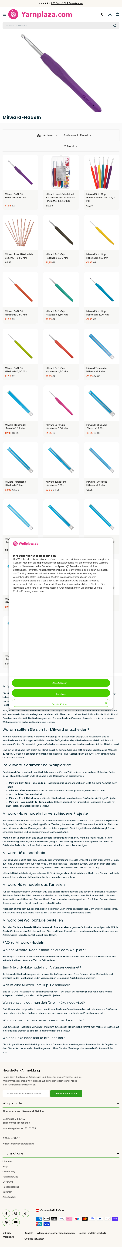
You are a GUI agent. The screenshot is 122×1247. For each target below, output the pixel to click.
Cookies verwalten (34, 1238)
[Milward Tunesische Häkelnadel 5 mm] (101, 460)
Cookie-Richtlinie (49, 580)
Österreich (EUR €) (50, 1210)
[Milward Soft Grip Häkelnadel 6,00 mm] (61, 232)
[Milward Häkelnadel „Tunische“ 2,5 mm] (20, 403)
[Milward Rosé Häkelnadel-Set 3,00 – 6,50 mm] (20, 232)
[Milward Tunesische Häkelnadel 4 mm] (61, 517)
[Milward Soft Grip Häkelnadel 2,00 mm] (20, 346)
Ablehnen (61, 694)
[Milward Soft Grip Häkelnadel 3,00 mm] (61, 403)
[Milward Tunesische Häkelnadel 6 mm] (61, 460)
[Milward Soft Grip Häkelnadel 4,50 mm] (61, 346)
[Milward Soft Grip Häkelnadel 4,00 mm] (101, 289)
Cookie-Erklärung (22, 591)
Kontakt (28, 1233)
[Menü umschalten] (4, 14)
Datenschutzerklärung (24, 580)
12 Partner (60, 573)
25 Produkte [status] (70, 146)
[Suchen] (115, 25)
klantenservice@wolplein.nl (19, 1143)
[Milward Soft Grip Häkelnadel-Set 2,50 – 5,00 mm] (101, 172)
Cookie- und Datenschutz (92, 1233)
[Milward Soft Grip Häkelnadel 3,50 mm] (101, 232)
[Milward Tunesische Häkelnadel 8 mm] (101, 346)
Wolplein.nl (8, 1236)
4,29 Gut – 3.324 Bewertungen (67, 3)
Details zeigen (60, 704)
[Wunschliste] (102, 14)
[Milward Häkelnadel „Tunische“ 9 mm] (101, 403)
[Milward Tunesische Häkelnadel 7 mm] (20, 460)
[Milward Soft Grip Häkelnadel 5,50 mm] (61, 289)
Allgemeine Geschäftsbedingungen (56, 1233)
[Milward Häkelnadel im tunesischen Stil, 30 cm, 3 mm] (101, 517)
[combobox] (61, 25)
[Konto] (110, 14)
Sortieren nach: (76, 135)
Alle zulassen (59, 682)
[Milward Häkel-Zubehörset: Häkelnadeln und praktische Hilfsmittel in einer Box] (61, 172)
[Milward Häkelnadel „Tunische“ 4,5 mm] (20, 517)
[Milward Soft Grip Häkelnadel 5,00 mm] (20, 172)
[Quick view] (35, 187)
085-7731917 (12, 1138)
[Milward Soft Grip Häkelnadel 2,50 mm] (20, 289)
